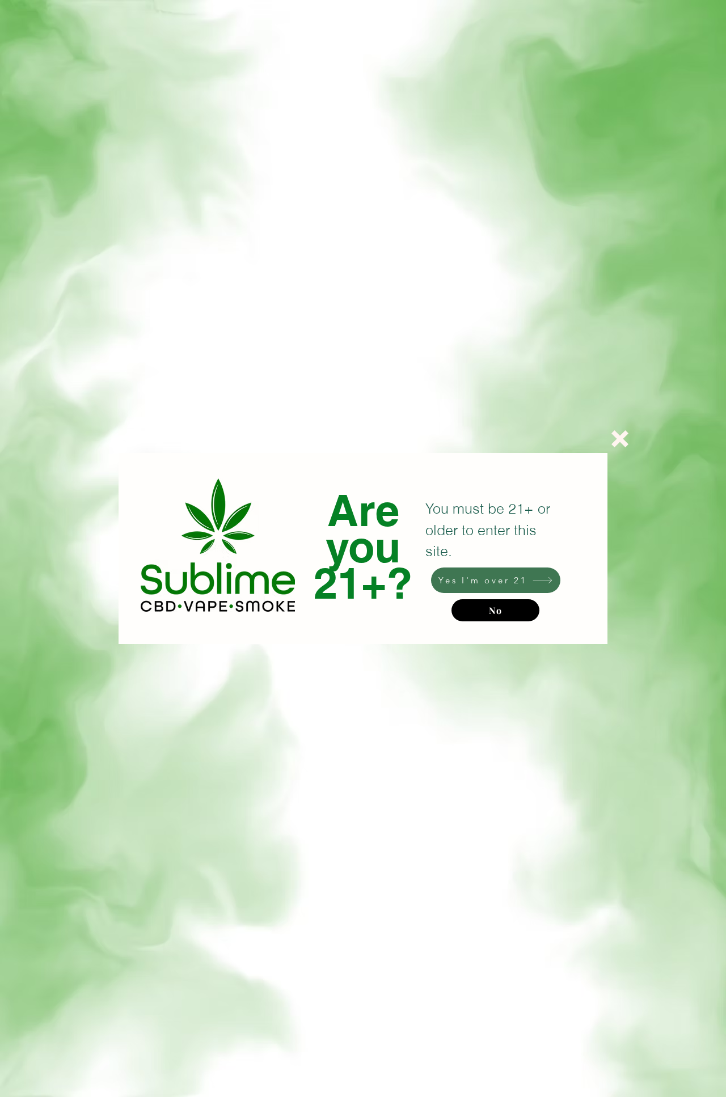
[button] (619, 438)
